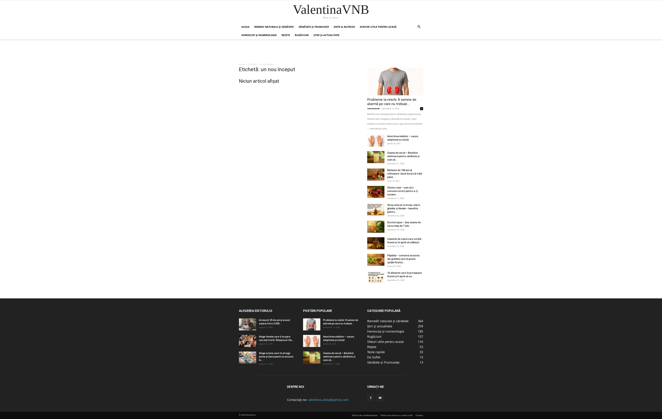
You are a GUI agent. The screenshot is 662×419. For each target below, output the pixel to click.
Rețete (286, 35)
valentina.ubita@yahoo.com (328, 400)
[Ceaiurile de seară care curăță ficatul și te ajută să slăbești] (375, 243)
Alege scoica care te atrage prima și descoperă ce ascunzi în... (276, 356)
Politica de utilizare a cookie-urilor (396, 415)
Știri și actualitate (326, 35)
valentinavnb (373, 108)
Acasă (242, 64)
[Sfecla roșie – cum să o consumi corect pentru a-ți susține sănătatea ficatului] (375, 192)
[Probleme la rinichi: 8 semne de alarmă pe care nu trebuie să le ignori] (395, 81)
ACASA (245, 26)
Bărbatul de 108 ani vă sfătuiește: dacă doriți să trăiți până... (404, 173)
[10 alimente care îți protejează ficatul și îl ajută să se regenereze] (375, 277)
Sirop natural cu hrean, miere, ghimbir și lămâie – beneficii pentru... (403, 208)
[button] (419, 27)
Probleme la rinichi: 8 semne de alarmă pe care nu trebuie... (391, 102)
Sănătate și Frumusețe (314, 26)
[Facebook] (370, 398)
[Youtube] (380, 398)
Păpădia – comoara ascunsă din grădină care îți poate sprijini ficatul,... (403, 259)
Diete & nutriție (344, 26)
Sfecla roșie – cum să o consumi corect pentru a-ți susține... (402, 191)
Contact (419, 415)
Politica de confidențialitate (365, 415)
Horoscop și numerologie (259, 35)
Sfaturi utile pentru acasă (378, 26)
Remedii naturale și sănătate (274, 26)
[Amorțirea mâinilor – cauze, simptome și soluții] (375, 141)
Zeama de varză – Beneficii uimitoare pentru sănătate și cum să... (403, 156)
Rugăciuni (302, 35)
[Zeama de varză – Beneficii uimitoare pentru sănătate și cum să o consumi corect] (375, 157)
